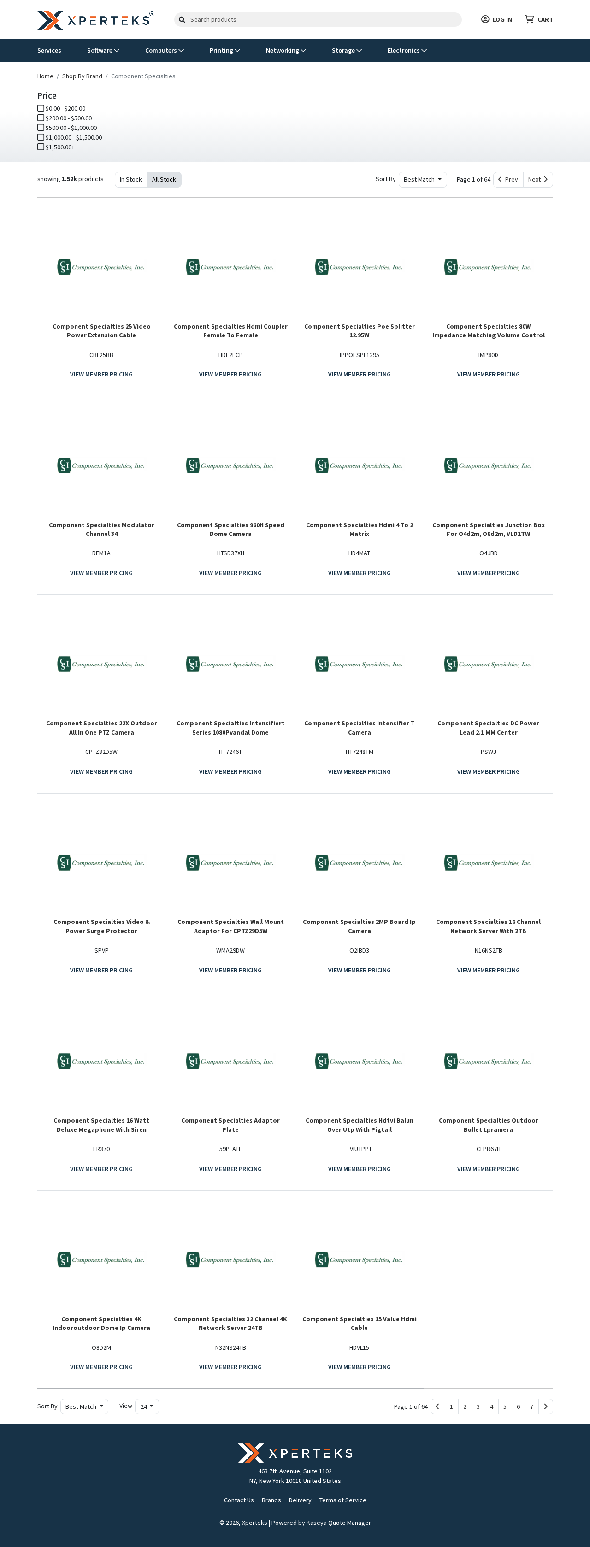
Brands (271, 1500)
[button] (452, 1406)
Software (100, 50)
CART (545, 19)
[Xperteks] (96, 19)
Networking (283, 50)
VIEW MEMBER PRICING (101, 374)
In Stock (131, 179)
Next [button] (535, 179)
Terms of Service (342, 1500)
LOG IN (502, 19)
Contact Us (239, 1500)
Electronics (404, 50)
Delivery (300, 1500)
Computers (161, 50)
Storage (344, 50)
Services (49, 50)
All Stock (164, 179)
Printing (222, 50)
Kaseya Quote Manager (339, 1522)
